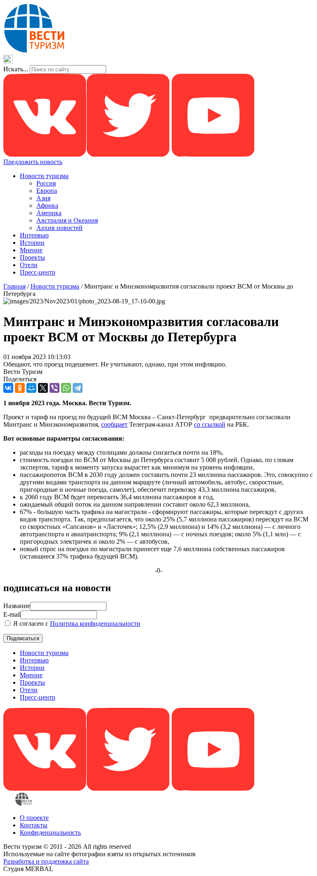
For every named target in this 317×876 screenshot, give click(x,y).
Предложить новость (32, 161)
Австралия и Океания (67, 220)
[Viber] (54, 388)
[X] (43, 388)
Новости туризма (44, 175)
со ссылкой (209, 424)
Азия (43, 198)
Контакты (33, 825)
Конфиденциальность (50, 832)
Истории (32, 242)
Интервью (34, 235)
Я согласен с (76, 623)
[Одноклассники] (20, 388)
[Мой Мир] (31, 388)
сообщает (114, 424)
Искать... (15, 69)
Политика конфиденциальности (95, 623)
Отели (29, 264)
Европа (46, 190)
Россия (46, 183)
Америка (49, 212)
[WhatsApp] (66, 388)
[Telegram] (78, 388)
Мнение (31, 250)
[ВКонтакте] (8, 388)
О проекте (34, 817)
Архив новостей (59, 227)
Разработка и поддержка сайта (46, 861)
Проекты (32, 257)
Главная (14, 286)
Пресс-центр (37, 272)
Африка (47, 205)
